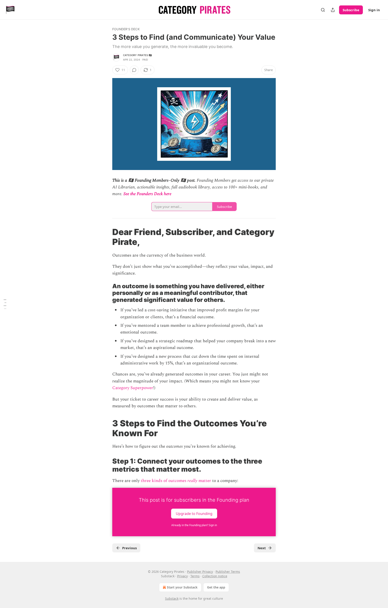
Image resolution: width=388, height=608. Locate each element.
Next (262, 548)
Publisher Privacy (200, 571)
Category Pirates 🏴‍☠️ (137, 55)
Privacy (182, 576)
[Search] (322, 9)
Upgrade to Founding (194, 513)
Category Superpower (132, 388)
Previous (129, 548)
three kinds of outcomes (163, 480)
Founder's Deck (126, 29)
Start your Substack (182, 587)
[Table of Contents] (5, 304)
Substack (172, 598)
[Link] (106, 236)
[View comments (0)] (134, 69)
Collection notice (214, 576)
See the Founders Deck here (147, 194)
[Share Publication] (332, 9)
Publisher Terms (228, 571)
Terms (195, 576)
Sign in (374, 10)
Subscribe (351, 10)
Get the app (216, 587)
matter (204, 480)
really (192, 480)
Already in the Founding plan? (194, 525)
